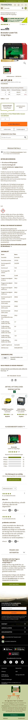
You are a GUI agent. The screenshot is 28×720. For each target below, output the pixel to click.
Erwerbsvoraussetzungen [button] (17, 152)
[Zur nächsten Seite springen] (20, 24)
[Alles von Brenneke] (5, 28)
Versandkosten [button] (4, 83)
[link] (18, 5)
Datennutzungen (6, 705)
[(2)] (5, 24)
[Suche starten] (25, 8)
